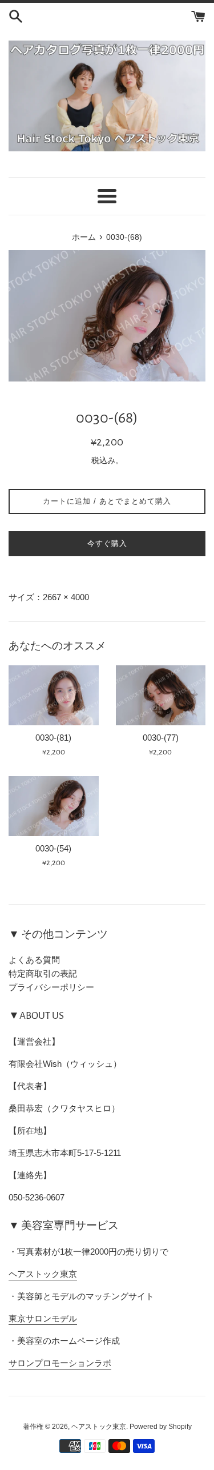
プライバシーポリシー (51, 987)
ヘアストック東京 (43, 1274)
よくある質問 (34, 960)
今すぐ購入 (107, 543)
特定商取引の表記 (43, 973)
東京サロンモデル (43, 1318)
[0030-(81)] (54, 695)
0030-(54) (53, 848)
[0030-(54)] (54, 806)
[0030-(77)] (161, 695)
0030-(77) (161, 737)
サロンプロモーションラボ (60, 1363)
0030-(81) (53, 737)
